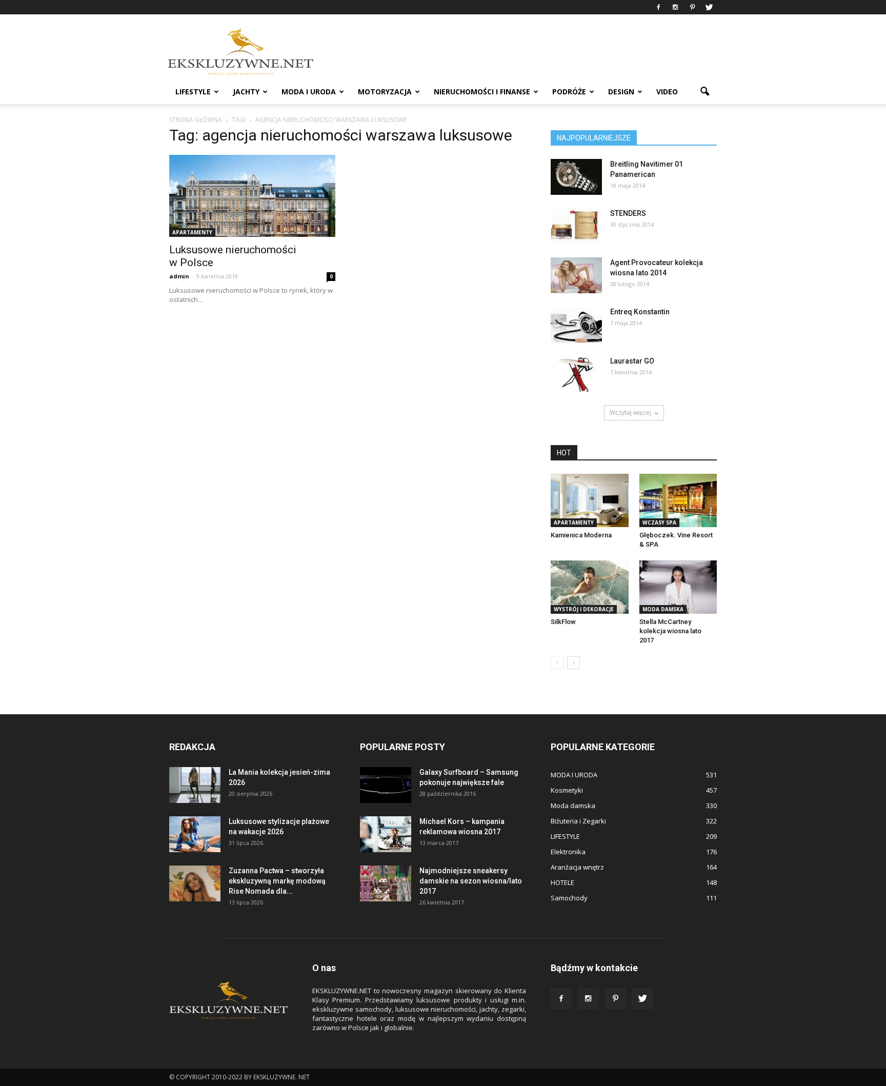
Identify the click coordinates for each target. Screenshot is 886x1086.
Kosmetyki (567, 790)
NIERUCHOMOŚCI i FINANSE (482, 91)
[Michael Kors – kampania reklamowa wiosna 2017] (385, 834)
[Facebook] (658, 7)
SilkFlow (563, 622)
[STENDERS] (576, 226)
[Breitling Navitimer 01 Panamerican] (576, 177)
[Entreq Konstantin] (576, 325)
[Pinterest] (692, 7)
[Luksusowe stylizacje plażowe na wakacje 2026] (194, 834)
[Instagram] (675, 7)
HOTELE (562, 882)
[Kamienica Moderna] (590, 500)
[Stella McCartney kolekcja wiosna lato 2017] (678, 587)
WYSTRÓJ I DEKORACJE (584, 609)
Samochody (569, 897)
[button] (704, 91)
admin (179, 276)
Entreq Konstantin (640, 312)
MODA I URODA (308, 91)
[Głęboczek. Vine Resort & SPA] (678, 500)
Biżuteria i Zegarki (578, 821)
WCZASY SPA (659, 522)
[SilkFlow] (590, 587)
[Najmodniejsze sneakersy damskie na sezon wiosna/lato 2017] (385, 883)
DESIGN (621, 91)
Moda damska (662, 609)
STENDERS (628, 213)
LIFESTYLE (193, 91)
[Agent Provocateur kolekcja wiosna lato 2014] (576, 275)
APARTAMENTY (192, 232)
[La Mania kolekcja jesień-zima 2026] (194, 785)
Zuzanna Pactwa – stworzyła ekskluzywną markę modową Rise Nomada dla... (277, 881)
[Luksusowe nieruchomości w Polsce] (252, 196)
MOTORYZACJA (385, 91)
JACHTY (246, 91)
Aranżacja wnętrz (577, 867)
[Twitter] (709, 7)
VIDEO (667, 91)
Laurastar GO (632, 361)
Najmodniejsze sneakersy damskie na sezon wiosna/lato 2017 (470, 881)
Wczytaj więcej (630, 412)
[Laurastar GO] (576, 374)
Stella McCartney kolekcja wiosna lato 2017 (670, 631)
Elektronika (568, 851)
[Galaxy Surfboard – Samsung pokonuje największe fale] (385, 785)
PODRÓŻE (569, 91)
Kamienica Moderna (581, 535)
